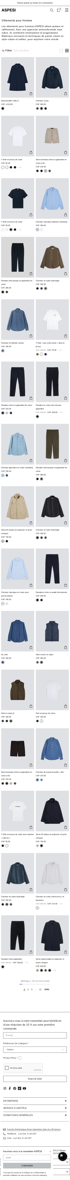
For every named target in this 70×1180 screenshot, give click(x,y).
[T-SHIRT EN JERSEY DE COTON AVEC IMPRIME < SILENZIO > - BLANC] (17, 811)
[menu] (66, 10)
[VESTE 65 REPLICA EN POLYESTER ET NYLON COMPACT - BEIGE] (17, 506)
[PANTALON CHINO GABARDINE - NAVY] (17, 935)
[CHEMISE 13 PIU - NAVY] (52, 77)
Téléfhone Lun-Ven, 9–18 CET (21, 1134)
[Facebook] (9, 1088)
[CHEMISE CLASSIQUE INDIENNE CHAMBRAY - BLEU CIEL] (52, 198)
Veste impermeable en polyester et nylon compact (50, 961)
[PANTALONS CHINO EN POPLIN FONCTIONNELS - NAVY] (52, 568)
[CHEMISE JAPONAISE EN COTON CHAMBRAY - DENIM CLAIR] (17, 444)
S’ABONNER (27, 1166)
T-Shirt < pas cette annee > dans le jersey (50, 344)
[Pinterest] (14, 1088)
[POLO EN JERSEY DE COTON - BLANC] (52, 690)
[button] (61, 50)
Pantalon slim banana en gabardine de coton (16, 282)
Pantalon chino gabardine (11, 959)
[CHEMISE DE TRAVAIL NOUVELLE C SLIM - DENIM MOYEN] (52, 748)
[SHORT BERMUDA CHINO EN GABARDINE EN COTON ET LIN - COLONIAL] (52, 136)
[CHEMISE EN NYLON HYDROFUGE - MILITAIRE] (52, 257)
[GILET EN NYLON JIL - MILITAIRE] (17, 690)
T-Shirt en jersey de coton (11, 160)
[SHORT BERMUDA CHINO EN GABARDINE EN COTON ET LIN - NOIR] (17, 748)
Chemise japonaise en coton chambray (17, 468)
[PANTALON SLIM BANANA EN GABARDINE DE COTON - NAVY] (17, 257)
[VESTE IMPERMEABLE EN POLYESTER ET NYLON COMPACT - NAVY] (52, 935)
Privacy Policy (10, 1058)
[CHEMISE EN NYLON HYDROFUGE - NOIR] (52, 506)
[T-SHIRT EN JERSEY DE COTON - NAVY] (17, 198)
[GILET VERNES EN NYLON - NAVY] (52, 631)
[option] (35, 3)
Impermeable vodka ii (10, 101)
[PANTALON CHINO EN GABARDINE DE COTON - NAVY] (17, 382)
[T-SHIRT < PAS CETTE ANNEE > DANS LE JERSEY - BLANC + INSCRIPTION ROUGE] (52, 319)
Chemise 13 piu (42, 101)
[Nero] (37, 108)
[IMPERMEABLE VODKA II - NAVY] (17, 77)
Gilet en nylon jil (7, 713)
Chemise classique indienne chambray (52, 222)
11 (40, 989)
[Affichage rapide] (30, 93)
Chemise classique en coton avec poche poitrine (15, 594)
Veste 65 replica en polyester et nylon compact (16, 531)
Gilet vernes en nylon (44, 655)
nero (2, 108)
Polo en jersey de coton (45, 713)
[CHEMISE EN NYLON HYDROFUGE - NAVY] (17, 873)
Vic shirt (4, 655)
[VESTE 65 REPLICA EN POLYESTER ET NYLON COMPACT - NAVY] (52, 811)
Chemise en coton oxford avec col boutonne (50, 898)
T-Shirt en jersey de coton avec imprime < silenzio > (17, 836)
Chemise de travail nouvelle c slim (50, 772)
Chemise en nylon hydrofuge (47, 281)
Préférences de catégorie (16, 1043)
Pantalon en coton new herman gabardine (48, 407)
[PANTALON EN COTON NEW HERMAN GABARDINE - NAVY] (52, 382)
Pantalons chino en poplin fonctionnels (51, 592)
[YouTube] (24, 1088)
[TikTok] (19, 1088)
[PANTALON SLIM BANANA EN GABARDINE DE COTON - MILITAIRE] (52, 444)
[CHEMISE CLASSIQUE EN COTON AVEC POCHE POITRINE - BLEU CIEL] (17, 568)
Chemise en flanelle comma (12, 343)
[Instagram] (5, 1088)
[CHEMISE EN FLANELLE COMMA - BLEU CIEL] (17, 319)
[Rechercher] (51, 10)
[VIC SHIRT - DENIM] (17, 631)
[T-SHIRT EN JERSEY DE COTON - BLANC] (17, 136)
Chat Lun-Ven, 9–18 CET (19, 1138)
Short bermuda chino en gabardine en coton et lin (51, 161)
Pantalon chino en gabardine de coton (16, 405)
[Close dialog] (50, 1151)
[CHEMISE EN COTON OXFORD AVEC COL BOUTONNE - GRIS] (52, 873)
